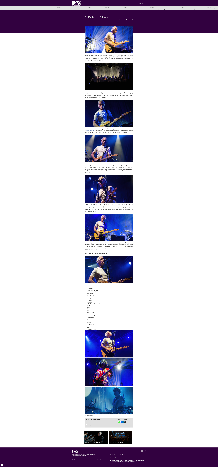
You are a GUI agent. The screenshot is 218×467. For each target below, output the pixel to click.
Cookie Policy (99, 461)
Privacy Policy (100, 459)
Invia (113, 421)
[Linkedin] (123, 422)
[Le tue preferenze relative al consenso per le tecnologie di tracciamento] (2, 465)
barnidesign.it (82, 465)
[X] (125, 422)
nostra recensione (90, 130)
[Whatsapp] (119, 422)
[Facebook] (121, 422)
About (86, 461)
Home (86, 459)
